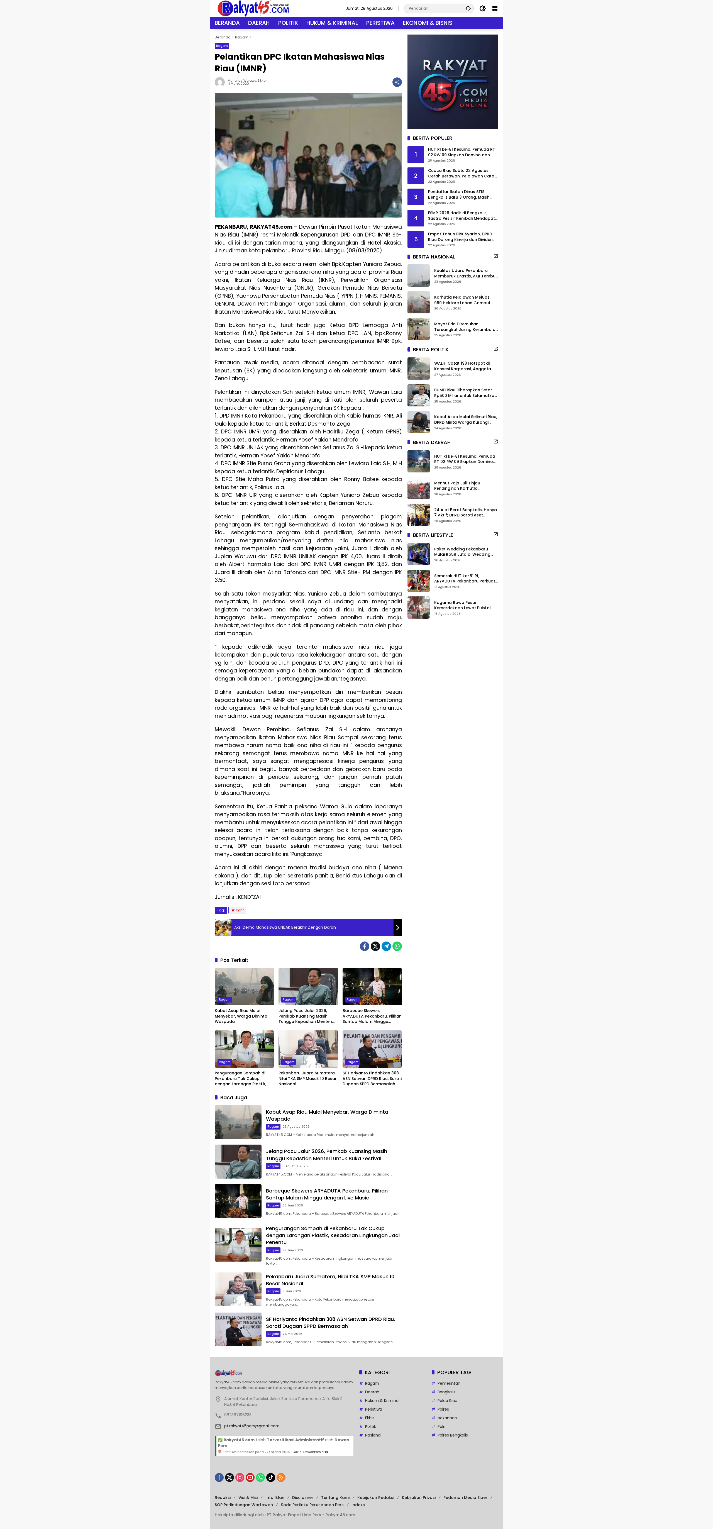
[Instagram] (239, 1477)
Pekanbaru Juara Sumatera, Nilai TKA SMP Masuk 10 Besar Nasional (308, 1078)
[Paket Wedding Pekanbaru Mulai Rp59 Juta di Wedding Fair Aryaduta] (418, 554)
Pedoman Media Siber (465, 1497)
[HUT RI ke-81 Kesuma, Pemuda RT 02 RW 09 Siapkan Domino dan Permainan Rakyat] (418, 461)
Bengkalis (446, 1392)
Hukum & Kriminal (382, 1400)
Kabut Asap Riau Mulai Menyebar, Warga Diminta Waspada (241, 1016)
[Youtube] (250, 1477)
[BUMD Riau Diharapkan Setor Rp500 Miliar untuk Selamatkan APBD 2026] (418, 395)
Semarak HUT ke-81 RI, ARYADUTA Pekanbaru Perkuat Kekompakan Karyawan (464, 578)
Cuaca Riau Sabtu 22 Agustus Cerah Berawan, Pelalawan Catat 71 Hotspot (462, 173)
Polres (443, 1409)
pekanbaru (448, 1418)
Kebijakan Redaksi (375, 1497)
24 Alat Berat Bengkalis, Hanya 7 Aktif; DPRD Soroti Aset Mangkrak (465, 512)
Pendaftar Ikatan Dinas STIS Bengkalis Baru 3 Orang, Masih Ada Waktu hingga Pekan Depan (461, 194)
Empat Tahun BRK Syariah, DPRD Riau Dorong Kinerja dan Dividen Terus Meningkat (460, 236)
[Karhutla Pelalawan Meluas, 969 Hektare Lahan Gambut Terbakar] (418, 302)
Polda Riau (447, 1400)
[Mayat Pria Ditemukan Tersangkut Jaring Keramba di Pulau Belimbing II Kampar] (418, 329)
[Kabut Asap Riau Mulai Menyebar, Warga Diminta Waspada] (244, 986)
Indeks (358, 1505)
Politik (370, 1426)
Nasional (373, 1435)
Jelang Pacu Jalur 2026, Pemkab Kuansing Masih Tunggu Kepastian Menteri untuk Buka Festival (305, 1016)
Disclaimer (302, 1497)
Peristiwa (373, 1409)
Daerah (372, 1392)
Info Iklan (274, 1497)
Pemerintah (449, 1383)
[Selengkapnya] (495, 256)
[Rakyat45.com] (253, 8)
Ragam (222, 45)
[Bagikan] (397, 82)
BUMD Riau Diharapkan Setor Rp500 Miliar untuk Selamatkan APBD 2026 (465, 392)
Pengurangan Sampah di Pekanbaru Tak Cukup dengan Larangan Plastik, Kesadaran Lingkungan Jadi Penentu (243, 1078)
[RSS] (281, 1477)
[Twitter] (375, 946)
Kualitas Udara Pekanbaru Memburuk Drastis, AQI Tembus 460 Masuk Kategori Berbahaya (466, 273)
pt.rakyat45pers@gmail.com (252, 1426)
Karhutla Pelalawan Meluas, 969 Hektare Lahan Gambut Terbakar (462, 300)
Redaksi (223, 1497)
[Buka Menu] (495, 8)
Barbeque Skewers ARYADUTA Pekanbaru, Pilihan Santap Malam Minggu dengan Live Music (372, 1016)
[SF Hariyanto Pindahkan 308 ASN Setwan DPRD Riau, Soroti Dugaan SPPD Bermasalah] (372, 1049)
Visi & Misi (248, 1497)
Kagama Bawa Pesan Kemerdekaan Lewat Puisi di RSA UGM (462, 605)
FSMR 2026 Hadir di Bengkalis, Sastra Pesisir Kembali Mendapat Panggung (461, 215)
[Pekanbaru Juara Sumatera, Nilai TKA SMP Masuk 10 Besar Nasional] (308, 1049)
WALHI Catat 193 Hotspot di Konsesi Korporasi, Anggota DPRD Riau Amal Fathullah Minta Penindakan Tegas (466, 366)
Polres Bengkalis (453, 1435)
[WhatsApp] (397, 946)
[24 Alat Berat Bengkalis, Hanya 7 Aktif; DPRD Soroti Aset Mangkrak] (418, 515)
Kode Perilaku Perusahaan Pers (312, 1505)
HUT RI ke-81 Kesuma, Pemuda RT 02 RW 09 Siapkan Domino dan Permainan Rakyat (461, 152)
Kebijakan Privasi (419, 1497)
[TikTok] (270, 1477)
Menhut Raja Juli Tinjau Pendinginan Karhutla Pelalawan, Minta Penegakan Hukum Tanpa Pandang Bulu (463, 485)
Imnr (240, 910)
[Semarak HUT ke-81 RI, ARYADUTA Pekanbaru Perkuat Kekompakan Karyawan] (418, 581)
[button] (468, 8)
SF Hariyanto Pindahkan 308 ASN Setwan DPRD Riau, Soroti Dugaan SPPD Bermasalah (372, 1078)
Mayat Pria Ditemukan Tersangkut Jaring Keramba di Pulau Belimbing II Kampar (465, 326)
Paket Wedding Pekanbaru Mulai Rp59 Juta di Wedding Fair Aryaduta (462, 551)
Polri (441, 1426)
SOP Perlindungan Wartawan (244, 1505)
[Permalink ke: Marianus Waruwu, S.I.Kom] (221, 82)
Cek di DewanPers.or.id (310, 1452)
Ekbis (369, 1418)
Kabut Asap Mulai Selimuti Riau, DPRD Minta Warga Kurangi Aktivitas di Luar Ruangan (465, 419)
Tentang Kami (335, 1497)
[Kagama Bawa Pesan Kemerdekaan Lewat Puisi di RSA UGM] (418, 607)
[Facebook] (364, 946)
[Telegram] (386, 946)
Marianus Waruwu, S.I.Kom (248, 80)
